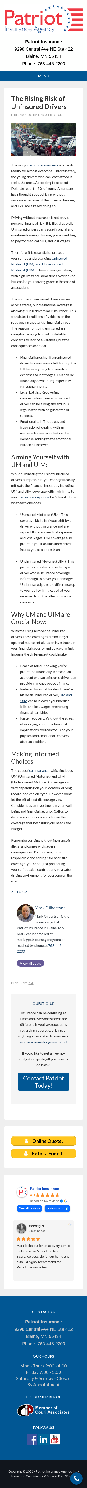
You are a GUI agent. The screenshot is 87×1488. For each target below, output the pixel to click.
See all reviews (29, 1208)
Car (31, 983)
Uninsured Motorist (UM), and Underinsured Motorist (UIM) (39, 264)
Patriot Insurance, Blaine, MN (43, 21)
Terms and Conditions (25, 1476)
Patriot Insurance (44, 1189)
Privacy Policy (53, 1476)
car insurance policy (34, 497)
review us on (55, 1208)
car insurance (39, 770)
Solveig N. (37, 1226)
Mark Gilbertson (50, 907)
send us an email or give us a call (43, 1042)
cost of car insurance (42, 165)
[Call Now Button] (76, 1478)
